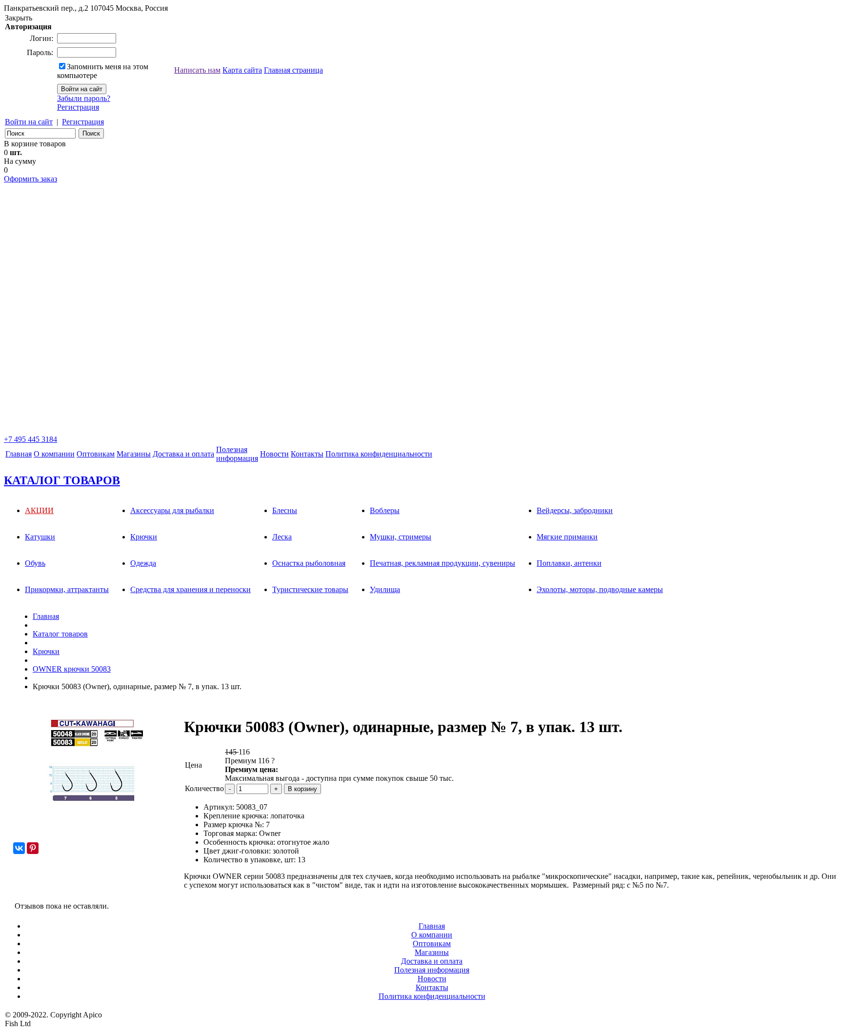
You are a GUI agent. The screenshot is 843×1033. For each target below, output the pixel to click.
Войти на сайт (29, 122)
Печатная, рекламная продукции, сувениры (442, 563)
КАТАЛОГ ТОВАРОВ (62, 480)
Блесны (284, 510)
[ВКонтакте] (19, 848)
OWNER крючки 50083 (72, 669)
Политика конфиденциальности (378, 454)
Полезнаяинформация (237, 453)
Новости (274, 454)
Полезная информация (431, 970)
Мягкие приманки (567, 537)
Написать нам (197, 70)
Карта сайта (242, 70)
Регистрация (78, 107)
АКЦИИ (39, 510)
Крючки (143, 537)
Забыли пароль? (83, 98)
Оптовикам (96, 454)
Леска (282, 537)
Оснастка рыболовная (308, 563)
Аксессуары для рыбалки (172, 510)
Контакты (307, 454)
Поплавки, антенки (569, 563)
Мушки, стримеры (400, 537)
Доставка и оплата (183, 454)
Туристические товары (310, 589)
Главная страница (293, 70)
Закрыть (18, 18)
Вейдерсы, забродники (575, 510)
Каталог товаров (60, 634)
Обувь (35, 563)
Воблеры (385, 510)
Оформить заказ (30, 179)
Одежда (143, 563)
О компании (54, 454)
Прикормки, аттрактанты (67, 589)
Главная (18, 454)
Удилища (385, 589)
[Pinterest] (33, 848)
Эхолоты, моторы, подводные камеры (600, 589)
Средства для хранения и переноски (190, 589)
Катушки (40, 537)
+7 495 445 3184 (30, 439)
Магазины (134, 454)
